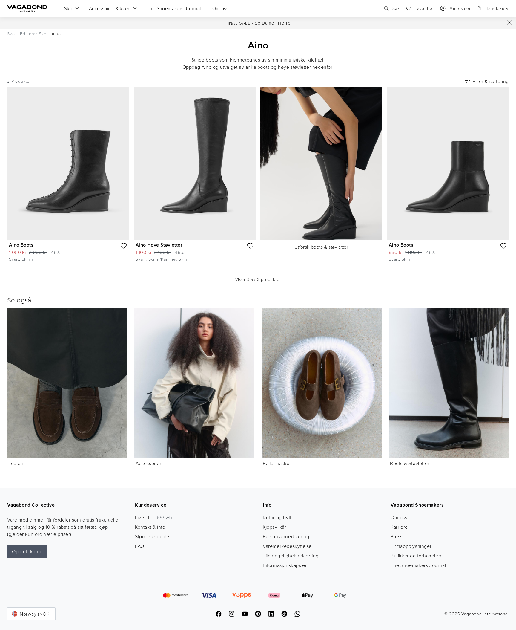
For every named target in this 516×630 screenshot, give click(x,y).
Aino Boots (21, 244)
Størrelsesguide (152, 536)
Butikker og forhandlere (417, 555)
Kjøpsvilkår (274, 527)
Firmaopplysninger (411, 546)
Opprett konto (27, 551)
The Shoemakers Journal (418, 565)
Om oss (399, 517)
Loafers (16, 463)
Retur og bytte (278, 517)
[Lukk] (509, 23)
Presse (398, 536)
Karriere (399, 527)
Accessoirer (149, 463)
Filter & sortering (490, 81)
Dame (268, 23)
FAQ (139, 546)
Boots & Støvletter (409, 463)
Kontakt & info (150, 527)
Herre (284, 23)
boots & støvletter (321, 247)
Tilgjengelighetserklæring (291, 555)
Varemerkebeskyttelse (287, 546)
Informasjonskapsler (285, 565)
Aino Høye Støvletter (159, 244)
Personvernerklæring (286, 536)
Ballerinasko (276, 463)
